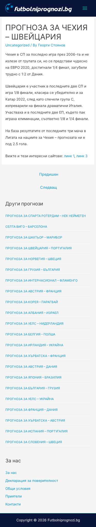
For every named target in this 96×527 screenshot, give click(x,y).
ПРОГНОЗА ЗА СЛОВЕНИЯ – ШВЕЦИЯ (33, 442)
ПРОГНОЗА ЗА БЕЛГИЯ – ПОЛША (30, 334)
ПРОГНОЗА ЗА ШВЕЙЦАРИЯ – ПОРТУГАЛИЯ (38, 248)
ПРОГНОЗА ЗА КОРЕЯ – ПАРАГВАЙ (31, 302)
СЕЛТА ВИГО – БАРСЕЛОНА (26, 226)
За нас (11, 473)
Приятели (13, 496)
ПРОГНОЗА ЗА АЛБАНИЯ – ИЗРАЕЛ (32, 313)
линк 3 (82, 156)
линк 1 (69, 156)
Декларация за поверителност (31, 481)
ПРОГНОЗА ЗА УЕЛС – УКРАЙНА (29, 399)
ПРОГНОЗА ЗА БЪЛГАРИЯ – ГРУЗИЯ (32, 388)
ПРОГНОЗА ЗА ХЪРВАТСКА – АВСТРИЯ (35, 420)
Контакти (13, 504)
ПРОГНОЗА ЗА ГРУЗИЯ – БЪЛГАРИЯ (32, 270)
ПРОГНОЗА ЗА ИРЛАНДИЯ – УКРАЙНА (34, 345)
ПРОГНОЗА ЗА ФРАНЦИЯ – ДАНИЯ (31, 410)
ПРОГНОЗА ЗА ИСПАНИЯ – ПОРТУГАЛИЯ (36, 431)
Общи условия (17, 488)
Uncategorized (17, 45)
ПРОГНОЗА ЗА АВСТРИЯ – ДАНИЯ (31, 367)
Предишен (48, 174)
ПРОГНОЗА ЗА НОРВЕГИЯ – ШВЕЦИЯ (33, 259)
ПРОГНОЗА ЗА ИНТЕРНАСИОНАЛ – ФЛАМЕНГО (41, 280)
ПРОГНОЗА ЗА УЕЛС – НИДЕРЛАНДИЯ (34, 323)
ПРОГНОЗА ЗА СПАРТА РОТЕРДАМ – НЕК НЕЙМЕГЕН (45, 216)
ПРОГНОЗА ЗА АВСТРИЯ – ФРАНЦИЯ (33, 291)
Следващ (48, 187)
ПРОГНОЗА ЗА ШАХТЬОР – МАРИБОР (33, 237)
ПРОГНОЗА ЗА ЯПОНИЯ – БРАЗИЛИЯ (33, 377)
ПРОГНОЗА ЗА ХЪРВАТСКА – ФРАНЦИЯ (35, 356)
